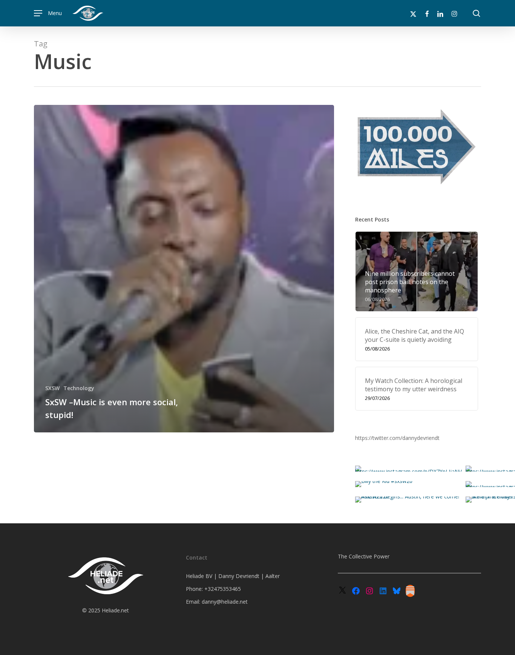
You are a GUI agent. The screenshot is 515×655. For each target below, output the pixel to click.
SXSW (52, 388)
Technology (78, 388)
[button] (48, 13)
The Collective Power (363, 556)
